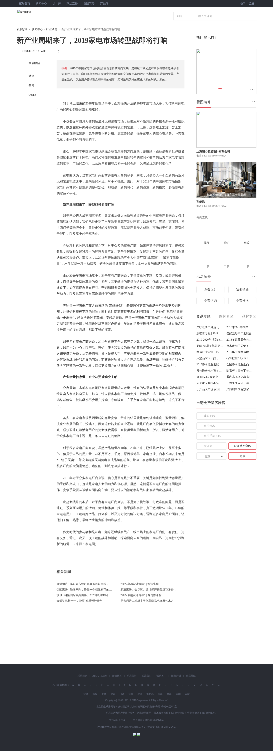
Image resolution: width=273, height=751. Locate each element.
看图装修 (89, 3)
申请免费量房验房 (210, 403)
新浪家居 (22, 29)
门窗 (122, 694)
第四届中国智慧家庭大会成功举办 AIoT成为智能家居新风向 (239, 389)
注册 (251, 3)
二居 (226, 266)
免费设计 (210, 289)
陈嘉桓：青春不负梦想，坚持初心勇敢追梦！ (239, 370)
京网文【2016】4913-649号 (161, 727)
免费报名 (242, 300)
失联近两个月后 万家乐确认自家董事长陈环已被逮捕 (209, 327)
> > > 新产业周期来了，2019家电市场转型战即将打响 (68, 29)
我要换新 (242, 289)
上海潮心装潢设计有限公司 (213, 151)
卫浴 (113, 694)
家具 (86, 694)
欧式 (246, 242)
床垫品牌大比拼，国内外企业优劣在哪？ (209, 358)
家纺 (187, 694)
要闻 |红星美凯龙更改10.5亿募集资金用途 (209, 345)
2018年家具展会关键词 (239, 339)
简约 (226, 242)
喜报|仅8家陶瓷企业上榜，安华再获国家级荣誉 (209, 376)
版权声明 (176, 675)
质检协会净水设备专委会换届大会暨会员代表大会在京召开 (209, 370)
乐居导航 (191, 675)
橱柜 (160, 694)
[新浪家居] (33, 12)
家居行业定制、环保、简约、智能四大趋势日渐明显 (209, 352)
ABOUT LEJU (99, 675)
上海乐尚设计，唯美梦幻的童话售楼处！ (239, 383)
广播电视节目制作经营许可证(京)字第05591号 (121, 727)
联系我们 (146, 675)
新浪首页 (117, 675)
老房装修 (203, 276)
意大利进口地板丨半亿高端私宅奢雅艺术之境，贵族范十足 (157, 600)
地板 (95, 694)
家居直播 (72, 3)
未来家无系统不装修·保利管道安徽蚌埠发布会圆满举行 (209, 383)
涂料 (131, 694)
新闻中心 (41, 3)
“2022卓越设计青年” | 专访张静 (140, 584)
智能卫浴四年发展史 (239, 333)
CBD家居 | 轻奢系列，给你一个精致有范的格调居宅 (88, 589)
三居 (246, 266)
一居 (206, 266)
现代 (206, 242)
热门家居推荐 (59, 685)
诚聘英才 (161, 675)
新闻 (179, 16)
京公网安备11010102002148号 (148, 720)
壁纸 (139, 694)
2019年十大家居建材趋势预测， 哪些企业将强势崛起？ (239, 352)
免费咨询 (210, 300)
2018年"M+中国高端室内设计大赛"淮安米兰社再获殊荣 (239, 327)
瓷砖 (104, 694)
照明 (178, 694)
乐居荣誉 (131, 675)
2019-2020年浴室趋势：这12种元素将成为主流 (209, 339)
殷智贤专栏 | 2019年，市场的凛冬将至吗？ (209, 333)
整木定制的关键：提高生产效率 (239, 345)
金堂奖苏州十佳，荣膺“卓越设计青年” (80, 600)
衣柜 (169, 694)
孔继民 (200, 201)
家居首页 (24, 3)
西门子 (64, 227)
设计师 (57, 3)
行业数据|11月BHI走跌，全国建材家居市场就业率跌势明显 (239, 358)
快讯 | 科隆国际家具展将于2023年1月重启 (82, 595)
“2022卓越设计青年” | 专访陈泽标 (141, 595)
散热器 (150, 694)
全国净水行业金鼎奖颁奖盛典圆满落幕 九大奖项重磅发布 (239, 364)
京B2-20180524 (117, 720)
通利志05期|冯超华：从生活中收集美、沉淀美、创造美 (239, 376)
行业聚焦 (51, 29)
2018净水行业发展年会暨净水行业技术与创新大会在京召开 (209, 364)
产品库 (104, 3)
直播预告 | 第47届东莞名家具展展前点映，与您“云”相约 (91, 584)
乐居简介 (82, 675)
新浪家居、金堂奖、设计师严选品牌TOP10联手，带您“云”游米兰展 (162, 589)
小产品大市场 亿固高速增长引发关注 (209, 389)
